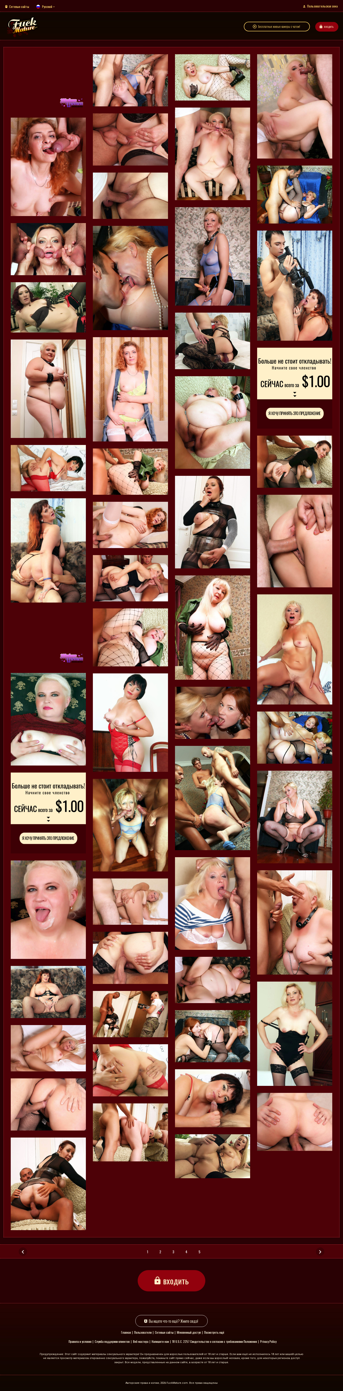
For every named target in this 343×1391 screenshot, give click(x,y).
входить (328, 26)
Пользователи (143, 1332)
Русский (47, 6)
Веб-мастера (140, 1341)
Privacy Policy (268, 1341)
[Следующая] (320, 1251)
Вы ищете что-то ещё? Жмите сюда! (173, 1321)
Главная (126, 1332)
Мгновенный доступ (189, 1332)
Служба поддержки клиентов (112, 1341)
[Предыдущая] (23, 1251)
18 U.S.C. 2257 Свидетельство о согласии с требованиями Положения (214, 1341)
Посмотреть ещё (214, 1332)
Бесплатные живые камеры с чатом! (279, 26)
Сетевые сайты (19, 6)
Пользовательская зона (322, 6)
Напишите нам (160, 1341)
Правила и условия (80, 1341)
